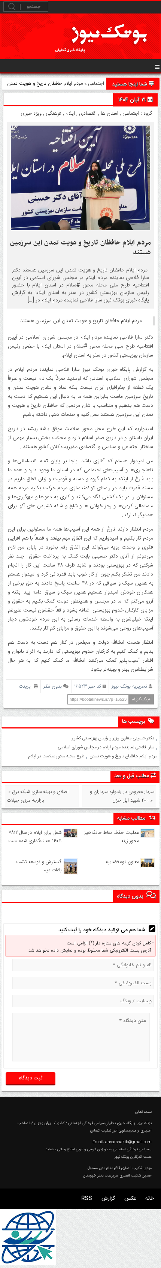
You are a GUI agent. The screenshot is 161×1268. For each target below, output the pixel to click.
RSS (86, 1198)
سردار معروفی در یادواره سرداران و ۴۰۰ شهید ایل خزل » (122, 796)
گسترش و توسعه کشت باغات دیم (38, 866)
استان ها (109, 113)
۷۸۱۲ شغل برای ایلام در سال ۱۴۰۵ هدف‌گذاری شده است (34, 837)
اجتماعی (96, 83)
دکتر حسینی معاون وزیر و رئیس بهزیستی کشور (113, 738)
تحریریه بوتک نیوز (129, 686)
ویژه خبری (31, 113)
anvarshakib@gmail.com (128, 1142)
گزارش (108, 1198)
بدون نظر (52, 686)
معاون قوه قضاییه (122, 862)
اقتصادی (88, 113)
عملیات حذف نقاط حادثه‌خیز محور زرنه (111, 837)
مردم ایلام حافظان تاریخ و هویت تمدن (123, 756)
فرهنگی (53, 113)
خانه (149, 1198)
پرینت (26, 686)
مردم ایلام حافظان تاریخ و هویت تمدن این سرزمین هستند (80, 247)
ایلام (70, 113)
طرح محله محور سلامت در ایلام (56, 756)
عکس (130, 1198)
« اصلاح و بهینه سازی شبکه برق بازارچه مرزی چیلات (38, 796)
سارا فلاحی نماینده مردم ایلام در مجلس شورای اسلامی (106, 747)
